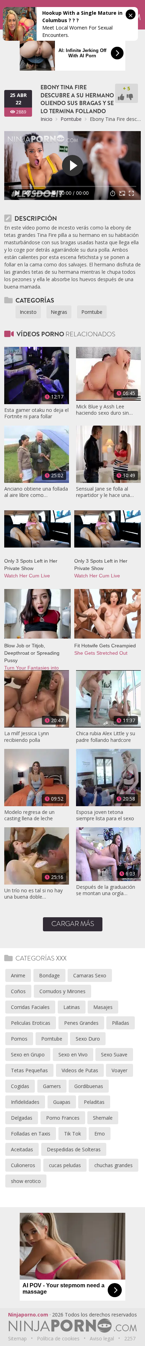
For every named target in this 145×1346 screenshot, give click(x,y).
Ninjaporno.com (28, 1314)
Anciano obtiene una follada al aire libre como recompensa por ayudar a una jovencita (36, 492)
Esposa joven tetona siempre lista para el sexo (105, 815)
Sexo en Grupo (28, 1054)
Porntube (71, 119)
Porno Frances (63, 1117)
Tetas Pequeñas (29, 1070)
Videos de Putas (80, 1070)
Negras (59, 312)
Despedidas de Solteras (74, 1149)
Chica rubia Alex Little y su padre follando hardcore (105, 736)
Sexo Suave (114, 1054)
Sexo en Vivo (73, 1054)
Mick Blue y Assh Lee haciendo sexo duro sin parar (102, 409)
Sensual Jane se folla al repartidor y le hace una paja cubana (103, 492)
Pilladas (120, 1023)
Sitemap (17, 1338)
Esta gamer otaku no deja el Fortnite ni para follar (36, 413)
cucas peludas (65, 1165)
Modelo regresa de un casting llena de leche (29, 815)
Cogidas (20, 1086)
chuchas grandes (113, 1165)
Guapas (61, 1102)
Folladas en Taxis (30, 1133)
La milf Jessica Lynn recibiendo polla (26, 736)
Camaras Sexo (89, 975)
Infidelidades (25, 1102)
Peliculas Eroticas (30, 1023)
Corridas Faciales (30, 1007)
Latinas (71, 1007)
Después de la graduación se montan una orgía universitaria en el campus (105, 890)
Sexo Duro (88, 1038)
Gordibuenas (88, 1086)
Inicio (46, 119)
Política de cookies (58, 1338)
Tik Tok (72, 1133)
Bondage (49, 975)
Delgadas (21, 1117)
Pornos (19, 1038)
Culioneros (23, 1165)
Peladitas (94, 1102)
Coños (18, 991)
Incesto (28, 312)
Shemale (103, 1117)
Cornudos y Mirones (62, 991)
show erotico (26, 1181)
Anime (18, 975)
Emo (99, 1133)
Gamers (52, 1086)
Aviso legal (102, 1338)
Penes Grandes (81, 1023)
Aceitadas (22, 1149)
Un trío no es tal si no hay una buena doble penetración (33, 893)
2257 (129, 1338)
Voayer (119, 1070)
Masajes (103, 1007)
